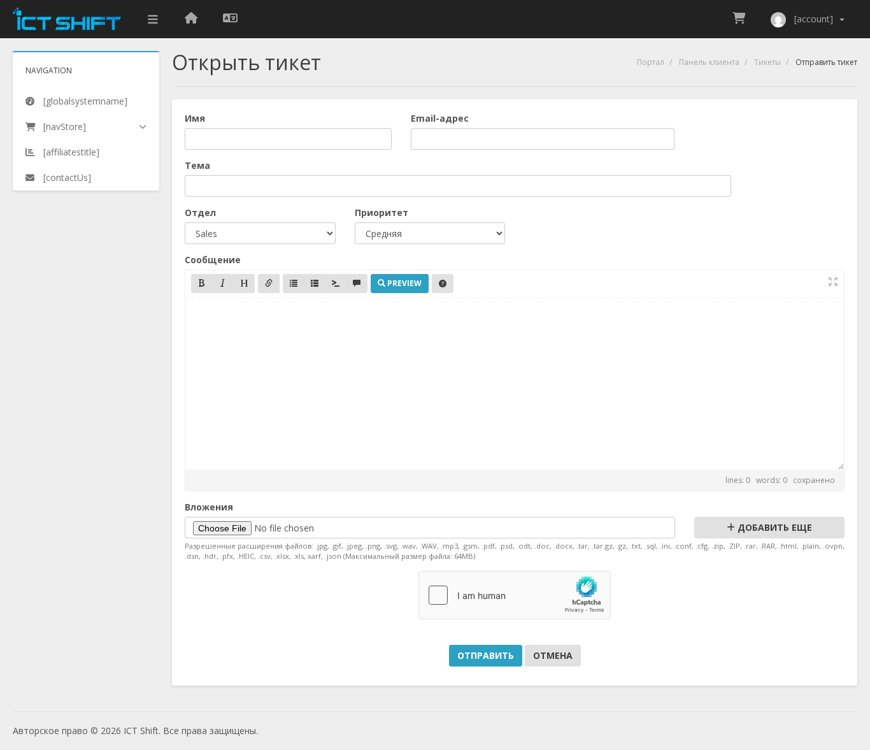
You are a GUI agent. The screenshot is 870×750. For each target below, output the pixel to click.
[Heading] (244, 283)
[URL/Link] (269, 283)
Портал (650, 62)
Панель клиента (709, 62)
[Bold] (202, 283)
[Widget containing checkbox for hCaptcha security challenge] (514, 595)
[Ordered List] (314, 283)
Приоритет (381, 212)
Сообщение (213, 260)
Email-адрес (440, 118)
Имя (195, 118)
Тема (197, 165)
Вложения (209, 507)
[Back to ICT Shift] (191, 19)
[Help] (442, 283)
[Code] (335, 283)
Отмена (553, 655)
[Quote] (356, 283)
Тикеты (767, 62)
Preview (403, 283)
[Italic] (223, 283)
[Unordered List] (293, 283)
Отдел (200, 212)
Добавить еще (773, 527)
